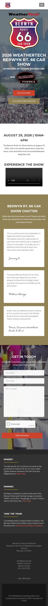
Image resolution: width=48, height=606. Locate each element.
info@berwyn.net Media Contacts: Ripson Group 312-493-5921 (24, 564)
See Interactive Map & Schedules (29, 525)
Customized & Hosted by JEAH (19, 598)
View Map (21, 473)
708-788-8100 (24, 578)
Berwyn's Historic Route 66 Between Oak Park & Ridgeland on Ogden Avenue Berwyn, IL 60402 (24, 547)
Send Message (22, 436)
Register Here (24, 93)
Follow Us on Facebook (24, 101)
